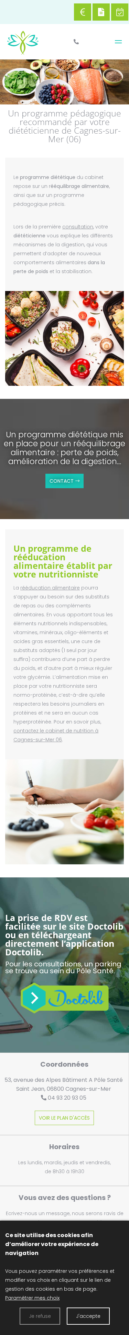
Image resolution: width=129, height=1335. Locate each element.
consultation (77, 226)
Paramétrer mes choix (32, 1297)
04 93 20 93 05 (67, 1098)
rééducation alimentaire (50, 587)
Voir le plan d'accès (64, 1117)
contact (62, 481)
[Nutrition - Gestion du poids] (118, 41)
